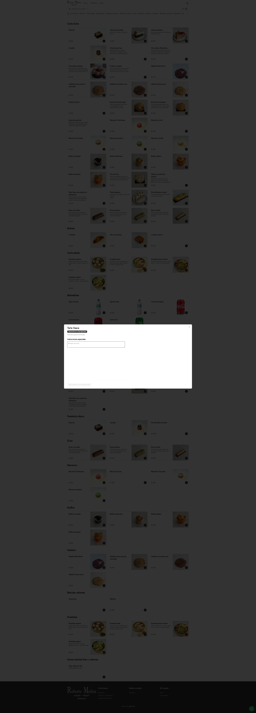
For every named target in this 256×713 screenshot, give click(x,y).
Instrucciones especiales (76, 339)
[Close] (189, 327)
